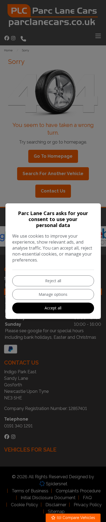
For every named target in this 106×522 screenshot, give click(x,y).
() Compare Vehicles (75, 517)
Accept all (53, 307)
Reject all (53, 280)
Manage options (53, 294)
